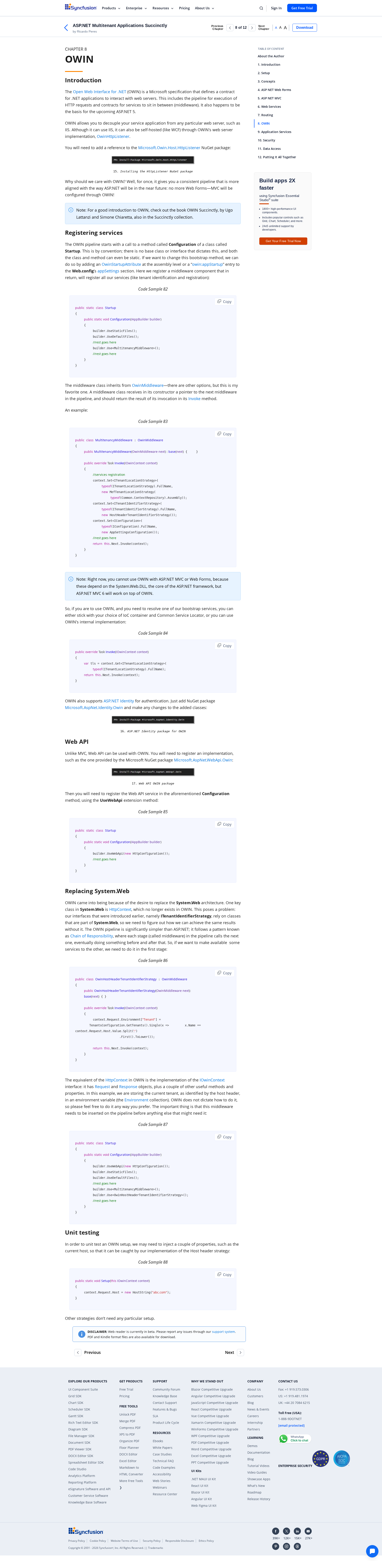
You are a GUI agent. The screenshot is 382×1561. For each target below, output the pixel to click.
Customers (255, 1396)
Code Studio (77, 1469)
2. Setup (264, 73)
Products (109, 8)
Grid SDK (75, 1396)
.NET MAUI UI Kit (203, 1479)
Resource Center (165, 1494)
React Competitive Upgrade (211, 1409)
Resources (161, 8)
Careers (253, 1416)
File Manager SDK (81, 1436)
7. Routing (265, 115)
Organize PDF (129, 1441)
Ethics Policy (206, 1541)
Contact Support (165, 1403)
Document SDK (79, 1442)
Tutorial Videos (258, 1466)
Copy (226, 301)
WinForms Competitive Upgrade (214, 1429)
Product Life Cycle (166, 1422)
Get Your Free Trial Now (283, 241)
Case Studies (162, 1454)
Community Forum (166, 1389)
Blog (250, 1403)
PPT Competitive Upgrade (210, 1462)
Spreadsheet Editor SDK (86, 1462)
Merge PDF (127, 1421)
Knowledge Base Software (87, 1502)
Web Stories (161, 1481)
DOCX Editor (128, 1454)
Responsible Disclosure (179, 1541)
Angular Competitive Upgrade (213, 1396)
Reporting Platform (82, 1482)
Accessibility (162, 1474)
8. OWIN (264, 123)
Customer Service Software (88, 1496)
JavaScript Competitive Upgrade (214, 1403)
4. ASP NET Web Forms (274, 90)
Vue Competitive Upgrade (210, 1416)
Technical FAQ (163, 1461)
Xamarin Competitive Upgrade (213, 1422)
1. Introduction (269, 64)
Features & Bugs (165, 1409)
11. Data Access (269, 148)
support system (223, 1332)
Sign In (276, 8)
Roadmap (254, 1492)
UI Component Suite (83, 1389)
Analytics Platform (81, 1476)
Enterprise (134, 8)
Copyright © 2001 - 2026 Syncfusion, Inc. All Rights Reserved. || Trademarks (115, 1548)
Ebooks (158, 1441)
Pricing (184, 8)
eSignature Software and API (89, 1489)
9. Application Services (274, 132)
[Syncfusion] (86, 1530)
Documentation (258, 1452)
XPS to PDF (127, 1434)
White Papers (162, 1447)
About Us (202, 8)
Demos (252, 1446)
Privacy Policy (76, 1541)
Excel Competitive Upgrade (211, 1456)
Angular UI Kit (201, 1499)
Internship (255, 1422)
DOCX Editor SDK (80, 1456)
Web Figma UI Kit (203, 1505)
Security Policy (151, 1541)
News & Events (258, 1409)
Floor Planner (129, 1447)
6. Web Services (269, 106)
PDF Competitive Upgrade (210, 1442)
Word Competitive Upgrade (211, 1449)
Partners (253, 1429)
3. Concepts (266, 81)
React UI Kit (199, 1486)
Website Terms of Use (124, 1541)
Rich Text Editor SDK (83, 1422)
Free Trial (126, 1389)
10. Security (266, 140)
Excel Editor (128, 1461)
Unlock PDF (127, 1414)
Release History (258, 1499)
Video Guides (257, 1472)
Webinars (160, 1487)
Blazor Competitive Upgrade (212, 1389)
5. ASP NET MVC (269, 98)
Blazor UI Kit (200, 1492)
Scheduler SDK (79, 1409)
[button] (229, 27)
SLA (155, 1416)
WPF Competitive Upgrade (210, 1436)
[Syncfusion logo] (81, 6)
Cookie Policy (98, 1541)
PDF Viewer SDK (80, 1449)
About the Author (271, 56)
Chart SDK (75, 1403)
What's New (256, 1486)
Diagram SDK (78, 1429)
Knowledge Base (165, 1396)
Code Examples (164, 1467)
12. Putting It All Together (277, 157)
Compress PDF (130, 1428)
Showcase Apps (258, 1479)
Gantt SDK (75, 1416)
